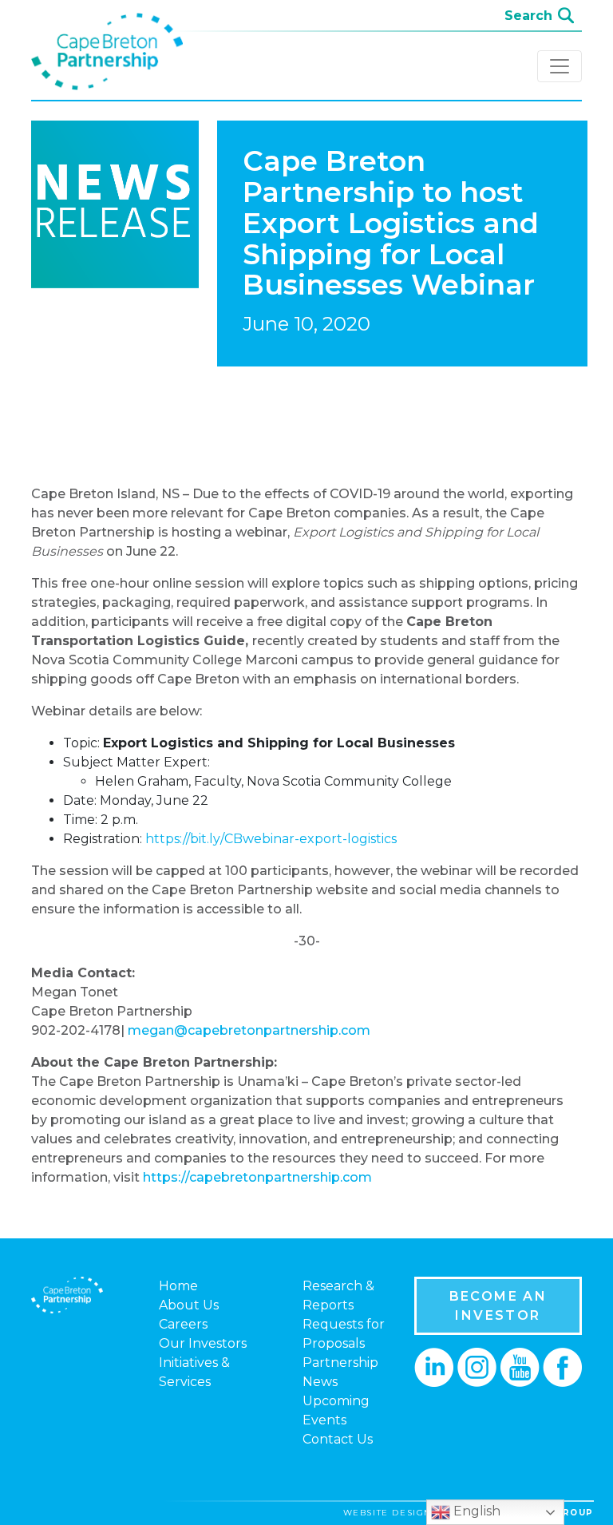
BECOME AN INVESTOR (498, 1306)
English (475, 1511)
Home (178, 1285)
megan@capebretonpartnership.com (249, 1030)
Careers (183, 1324)
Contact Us (338, 1439)
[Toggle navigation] (559, 66)
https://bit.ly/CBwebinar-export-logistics (271, 838)
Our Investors (203, 1343)
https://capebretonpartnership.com (257, 1177)
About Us (189, 1305)
